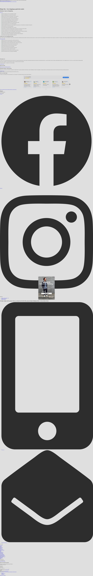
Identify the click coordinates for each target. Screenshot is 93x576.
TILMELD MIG (46, 293)
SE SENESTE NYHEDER (46, 282)
